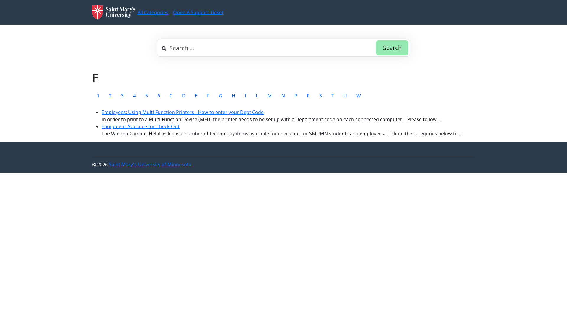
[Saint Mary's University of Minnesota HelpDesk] (113, 12)
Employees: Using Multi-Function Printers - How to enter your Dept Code (183, 112)
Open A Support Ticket (198, 12)
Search (392, 48)
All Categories (153, 12)
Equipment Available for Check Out (141, 126)
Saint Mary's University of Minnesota (150, 164)
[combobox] (283, 48)
